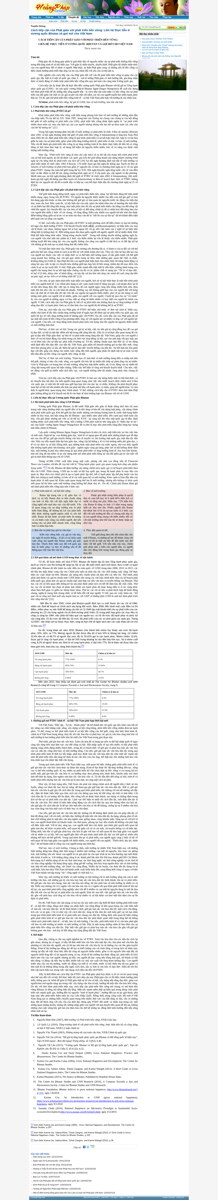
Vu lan (74, 21)
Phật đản (64, 21)
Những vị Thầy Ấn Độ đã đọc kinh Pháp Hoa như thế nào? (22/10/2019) (64, 1169)
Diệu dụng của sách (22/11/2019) (48, 1157)
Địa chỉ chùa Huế (91, 1197)
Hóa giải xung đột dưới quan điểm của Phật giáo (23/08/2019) (60, 1173)
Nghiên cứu (114, 17)
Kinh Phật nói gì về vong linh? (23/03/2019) (52, 1185)
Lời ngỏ (113, 1197)
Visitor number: (173, 1197)
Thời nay (128, 17)
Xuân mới (53, 21)
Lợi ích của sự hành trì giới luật (155, 50)
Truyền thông (94, 21)
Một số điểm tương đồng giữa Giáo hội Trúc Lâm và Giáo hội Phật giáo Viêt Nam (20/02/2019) (74, 1193)
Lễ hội (83, 21)
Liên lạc (130, 1197)
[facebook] (84, 1147)
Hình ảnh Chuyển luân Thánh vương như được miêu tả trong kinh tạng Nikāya (162, 46)
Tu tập (61, 17)
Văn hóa (100, 17)
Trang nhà (36, 17)
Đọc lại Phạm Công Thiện (153, 53)
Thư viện (153, 17)
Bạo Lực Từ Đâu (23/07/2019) (46, 1177)
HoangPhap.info (38, 1197)
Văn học (87, 17)
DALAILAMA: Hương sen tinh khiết (157, 42)
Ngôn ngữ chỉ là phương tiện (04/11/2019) (51, 1161)
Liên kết (104, 1197)
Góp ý (121, 1197)
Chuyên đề (73, 17)
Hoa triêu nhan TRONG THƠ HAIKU (157, 39)
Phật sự (49, 17)
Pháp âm (167, 17)
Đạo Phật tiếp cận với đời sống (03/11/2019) (52, 1165)
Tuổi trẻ (141, 17)
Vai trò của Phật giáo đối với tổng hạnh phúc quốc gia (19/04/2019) (62, 1181)
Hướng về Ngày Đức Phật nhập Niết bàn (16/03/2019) (57, 1189)
